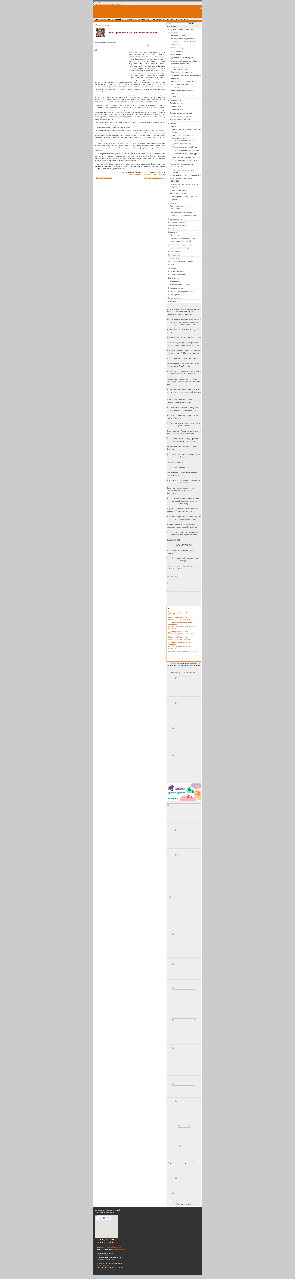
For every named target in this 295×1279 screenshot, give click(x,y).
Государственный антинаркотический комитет (184, 1163)
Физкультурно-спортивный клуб (181, 291)
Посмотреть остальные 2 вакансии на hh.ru (182, 651)
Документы (174, 44)
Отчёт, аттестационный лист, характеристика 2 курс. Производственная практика (183, 138)
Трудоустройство (175, 258)
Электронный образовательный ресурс (108, 5)
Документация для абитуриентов (183, 215)
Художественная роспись (180, 119)
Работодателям (174, 255)
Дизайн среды (175, 106)
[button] (97, 2)
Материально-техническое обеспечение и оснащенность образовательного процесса (181, 69)
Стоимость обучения (176, 219)
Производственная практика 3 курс (186, 150)
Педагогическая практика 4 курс (184, 153)
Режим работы (174, 298)
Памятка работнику (176, 271)
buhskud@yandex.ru (118, 1249)
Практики (173, 126)
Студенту (172, 123)
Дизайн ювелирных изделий (181, 113)
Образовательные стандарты (182, 57)
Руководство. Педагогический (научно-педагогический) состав (185, 62)
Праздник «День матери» (104, 178)
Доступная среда (177, 47)
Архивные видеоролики (179, 284)
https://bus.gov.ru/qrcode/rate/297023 (183, 673)
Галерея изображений (177, 274)
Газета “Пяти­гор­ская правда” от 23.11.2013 (146, 174)
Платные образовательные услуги (184, 81)
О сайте (173, 96)
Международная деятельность (182, 51)
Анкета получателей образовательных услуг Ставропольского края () (185, 178)
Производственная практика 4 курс (186, 157)
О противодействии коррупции (180, 261)
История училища (175, 294)
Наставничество (174, 251)
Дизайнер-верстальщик (178, 632)
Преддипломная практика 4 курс (185, 160)
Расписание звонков (178, 193)
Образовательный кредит (178, 225)
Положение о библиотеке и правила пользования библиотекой (184, 239)
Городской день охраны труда (154, 178)
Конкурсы (172, 228)
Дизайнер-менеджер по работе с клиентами (181, 623)
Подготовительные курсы (180, 248)
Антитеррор (172, 268)
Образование (175, 54)
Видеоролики (173, 278)
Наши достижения (175, 288)
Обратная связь (174, 301)
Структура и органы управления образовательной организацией (182, 39)
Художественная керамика (180, 116)
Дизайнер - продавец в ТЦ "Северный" (179, 643)
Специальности (174, 100)
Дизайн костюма (176, 109)
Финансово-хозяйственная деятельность (180, 85)
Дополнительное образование (180, 245)
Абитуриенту (173, 203)
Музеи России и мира (178, 190)
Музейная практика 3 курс (182, 143)
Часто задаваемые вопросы (181, 212)
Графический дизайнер (177, 612)
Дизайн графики (176, 103)
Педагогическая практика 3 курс (184, 147)
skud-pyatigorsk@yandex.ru (111, 1247)
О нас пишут (106, 25)
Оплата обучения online (177, 222)
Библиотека (173, 232)
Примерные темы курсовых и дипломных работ (181, 165)
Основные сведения (178, 35)
